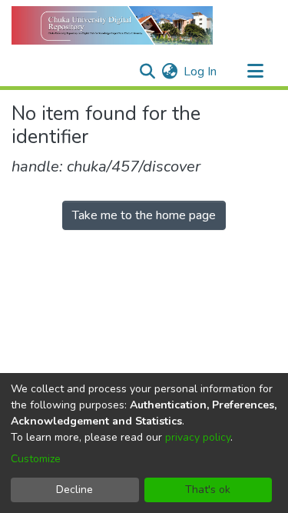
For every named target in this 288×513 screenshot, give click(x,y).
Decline (74, 489)
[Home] (112, 25)
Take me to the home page (144, 215)
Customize (36, 458)
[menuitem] (169, 71)
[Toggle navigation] (254, 71)
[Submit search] (147, 71)
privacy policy (197, 437)
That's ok (207, 489)
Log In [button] (201, 71)
